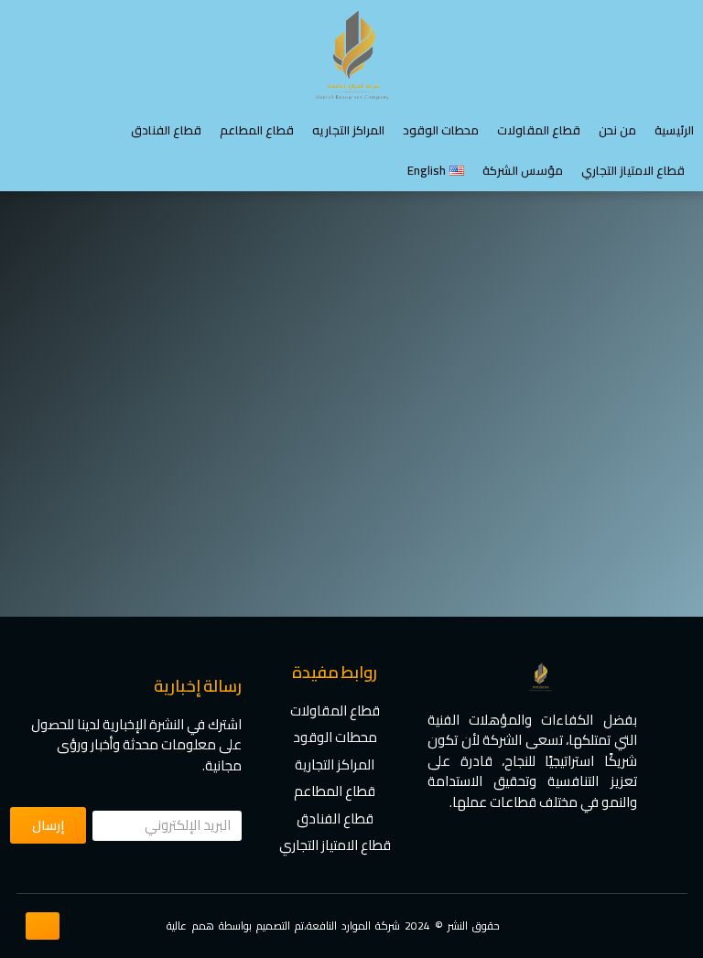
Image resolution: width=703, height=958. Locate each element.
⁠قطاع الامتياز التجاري (633, 170)
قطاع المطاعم (257, 130)
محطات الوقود (441, 130)
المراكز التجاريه (348, 130)
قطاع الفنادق (166, 130)
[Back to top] (42, 926)
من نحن (617, 130)
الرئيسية (674, 130)
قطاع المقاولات (538, 130)
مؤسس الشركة (522, 170)
